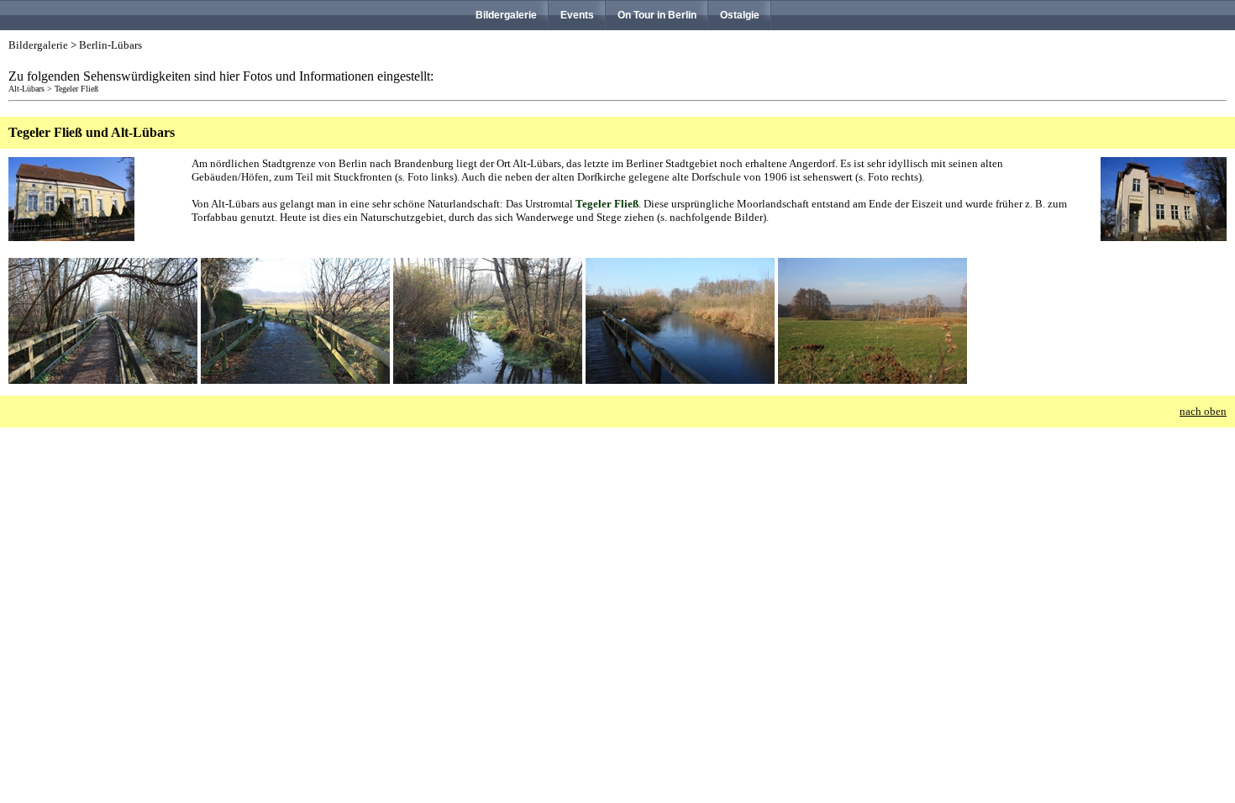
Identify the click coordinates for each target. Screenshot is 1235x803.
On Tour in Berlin (657, 15)
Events (577, 15)
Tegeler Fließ (76, 88)
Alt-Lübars (26, 88)
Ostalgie (739, 15)
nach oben (1203, 411)
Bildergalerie (506, 15)
